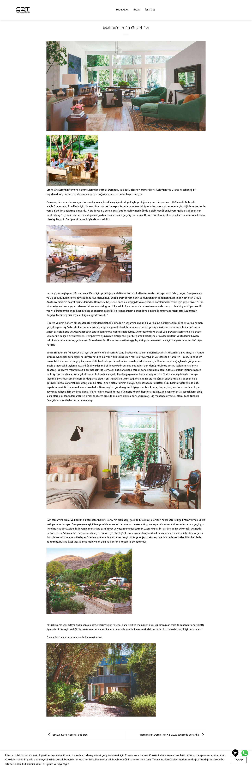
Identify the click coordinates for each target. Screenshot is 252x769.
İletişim (150, 10)
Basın (137, 10)
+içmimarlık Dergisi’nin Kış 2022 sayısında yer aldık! (170, 734)
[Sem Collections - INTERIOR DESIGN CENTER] (23, 10)
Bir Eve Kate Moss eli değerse (70, 734)
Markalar (122, 10)
